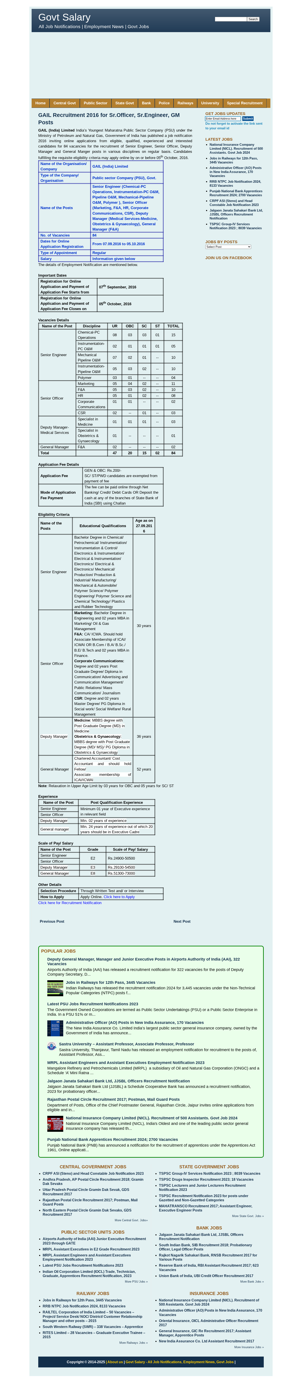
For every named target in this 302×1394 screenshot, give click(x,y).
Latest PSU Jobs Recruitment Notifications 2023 (92, 1004)
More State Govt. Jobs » (248, 1216)
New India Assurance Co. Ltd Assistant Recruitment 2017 (206, 1341)
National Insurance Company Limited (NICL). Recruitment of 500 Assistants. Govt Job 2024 (236, 148)
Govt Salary (64, 17)
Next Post (182, 921)
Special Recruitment (245, 103)
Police (164, 103)
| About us (114, 1362)
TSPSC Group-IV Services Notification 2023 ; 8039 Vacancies (236, 226)
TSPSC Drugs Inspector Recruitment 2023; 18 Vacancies (206, 1179)
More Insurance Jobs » (249, 1347)
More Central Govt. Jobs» (131, 1220)
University (210, 103)
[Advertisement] (151, 65)
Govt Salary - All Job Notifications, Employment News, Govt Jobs (180, 1362)
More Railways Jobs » (133, 1342)
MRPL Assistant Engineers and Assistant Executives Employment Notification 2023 (126, 1062)
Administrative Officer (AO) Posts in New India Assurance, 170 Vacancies (236, 172)
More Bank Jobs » (252, 1281)
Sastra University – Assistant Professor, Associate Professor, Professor (126, 1044)
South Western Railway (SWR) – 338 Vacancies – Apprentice (93, 1327)
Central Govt (65, 103)
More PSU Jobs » (136, 1281)
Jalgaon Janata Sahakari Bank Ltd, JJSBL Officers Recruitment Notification (236, 214)
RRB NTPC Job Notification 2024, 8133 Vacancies (84, 1306)
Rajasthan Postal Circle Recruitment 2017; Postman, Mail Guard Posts (113, 1099)
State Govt (124, 103)
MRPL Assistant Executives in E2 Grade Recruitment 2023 (91, 1249)
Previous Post (52, 921)
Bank (146, 103)
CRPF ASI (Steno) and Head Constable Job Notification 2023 (234, 203)
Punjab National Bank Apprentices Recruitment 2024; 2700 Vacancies (236, 193)
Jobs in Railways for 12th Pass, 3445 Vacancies (110, 982)
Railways (185, 103)
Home (40, 103)
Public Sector (95, 103)
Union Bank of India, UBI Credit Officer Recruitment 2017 (206, 1276)
